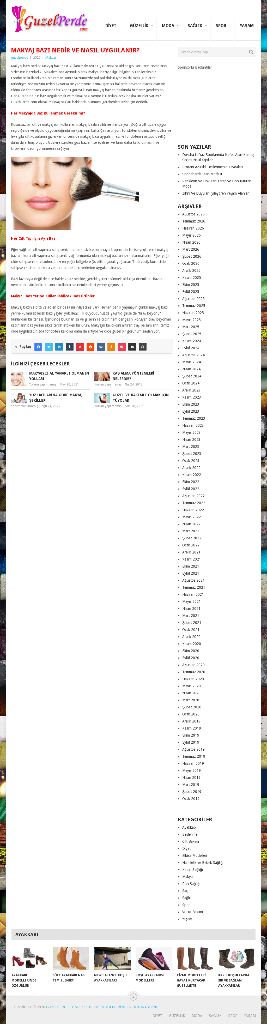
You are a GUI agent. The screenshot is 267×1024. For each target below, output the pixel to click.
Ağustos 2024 (193, 355)
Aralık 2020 (191, 637)
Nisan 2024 (191, 369)
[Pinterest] (80, 346)
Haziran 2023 (193, 425)
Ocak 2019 (190, 799)
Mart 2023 (190, 446)
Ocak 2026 (190, 263)
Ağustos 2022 (193, 496)
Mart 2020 (190, 700)
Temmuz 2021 (193, 587)
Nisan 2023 (191, 439)
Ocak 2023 (190, 461)
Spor (221, 25)
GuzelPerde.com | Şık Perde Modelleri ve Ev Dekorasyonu (102, 1007)
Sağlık (195, 25)
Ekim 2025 (190, 284)
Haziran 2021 (193, 594)
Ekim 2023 (190, 404)
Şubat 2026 (191, 256)
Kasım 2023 (191, 397)
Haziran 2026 (193, 228)
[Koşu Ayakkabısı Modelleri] (154, 958)
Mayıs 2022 (191, 517)
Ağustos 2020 (193, 665)
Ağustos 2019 (193, 749)
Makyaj (50, 57)
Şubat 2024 (191, 376)
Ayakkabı (189, 827)
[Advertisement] (217, 102)
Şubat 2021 (191, 623)
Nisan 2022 (191, 524)
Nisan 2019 (191, 777)
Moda (168, 25)
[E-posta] (132, 346)
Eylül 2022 (190, 489)
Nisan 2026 (191, 242)
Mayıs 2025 (191, 320)
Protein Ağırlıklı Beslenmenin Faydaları (212, 167)
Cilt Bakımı (190, 841)
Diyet (110, 25)
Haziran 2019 (193, 763)
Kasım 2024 (191, 341)
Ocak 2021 (190, 630)
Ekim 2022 (190, 482)
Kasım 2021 (191, 559)
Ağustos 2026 (193, 214)
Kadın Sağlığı (192, 870)
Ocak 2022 (190, 545)
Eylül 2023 (190, 411)
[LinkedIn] (59, 346)
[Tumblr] (69, 346)
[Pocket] (122, 346)
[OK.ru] (111, 346)
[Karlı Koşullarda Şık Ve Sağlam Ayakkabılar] (236, 958)
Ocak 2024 (190, 383)
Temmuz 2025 (193, 306)
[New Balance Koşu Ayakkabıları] (112, 958)
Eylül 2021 (190, 573)
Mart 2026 (190, 249)
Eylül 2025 (190, 292)
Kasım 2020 (191, 644)
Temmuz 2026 (193, 221)
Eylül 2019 (190, 742)
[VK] (101, 346)
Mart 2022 (190, 531)
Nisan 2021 (191, 608)
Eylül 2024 (190, 348)
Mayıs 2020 (191, 686)
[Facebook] (38, 346)
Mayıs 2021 (191, 601)
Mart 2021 (190, 615)
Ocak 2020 (190, 714)
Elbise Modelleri (194, 855)
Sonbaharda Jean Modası (202, 174)
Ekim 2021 (190, 566)
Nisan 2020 (191, 693)
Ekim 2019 (190, 735)
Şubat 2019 (191, 792)
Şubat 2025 (191, 334)
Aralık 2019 (191, 721)
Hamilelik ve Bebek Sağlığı (202, 862)
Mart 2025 (190, 327)
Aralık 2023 (191, 390)
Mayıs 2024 (191, 362)
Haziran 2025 (193, 313)
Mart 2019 (190, 784)
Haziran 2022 (193, 510)
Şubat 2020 (191, 707)
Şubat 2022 (191, 538)
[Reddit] (90, 346)
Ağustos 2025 (193, 299)
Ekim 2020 (190, 651)
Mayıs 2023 (191, 432)
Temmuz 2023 (193, 418)
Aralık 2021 (191, 552)
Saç (185, 891)
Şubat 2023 (191, 453)
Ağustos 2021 (193, 580)
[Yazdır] (142, 346)
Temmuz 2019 (193, 756)
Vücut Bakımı (192, 912)
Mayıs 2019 (191, 770)
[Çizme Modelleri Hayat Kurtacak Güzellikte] (195, 958)
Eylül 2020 (190, 658)
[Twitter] (49, 346)
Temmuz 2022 (193, 503)
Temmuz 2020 (193, 672)
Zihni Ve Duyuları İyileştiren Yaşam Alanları (216, 193)
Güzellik (139, 25)
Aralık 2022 (191, 468)
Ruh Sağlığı (191, 884)
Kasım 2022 (191, 475)
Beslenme (189, 834)
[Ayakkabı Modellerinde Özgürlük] (29, 958)
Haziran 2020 (193, 679)
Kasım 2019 (191, 728)
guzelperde (19, 57)
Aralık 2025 (191, 270)
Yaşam (247, 25)
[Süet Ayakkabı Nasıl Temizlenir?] (71, 958)
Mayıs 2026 (191, 235)
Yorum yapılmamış (42, 384)
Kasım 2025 (191, 277)
